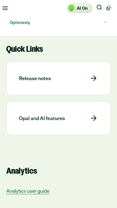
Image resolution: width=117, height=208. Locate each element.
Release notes (35, 78)
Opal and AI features (42, 118)
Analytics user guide (27, 191)
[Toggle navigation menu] (5, 8)
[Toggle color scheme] (109, 8)
